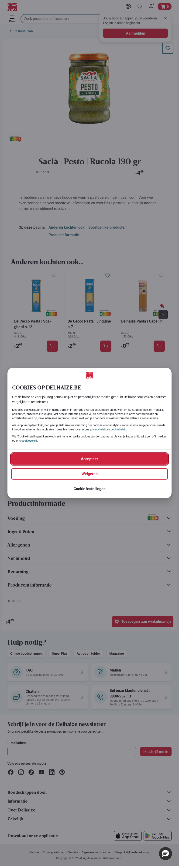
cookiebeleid (118, 429)
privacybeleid (98, 429)
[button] (165, 853)
